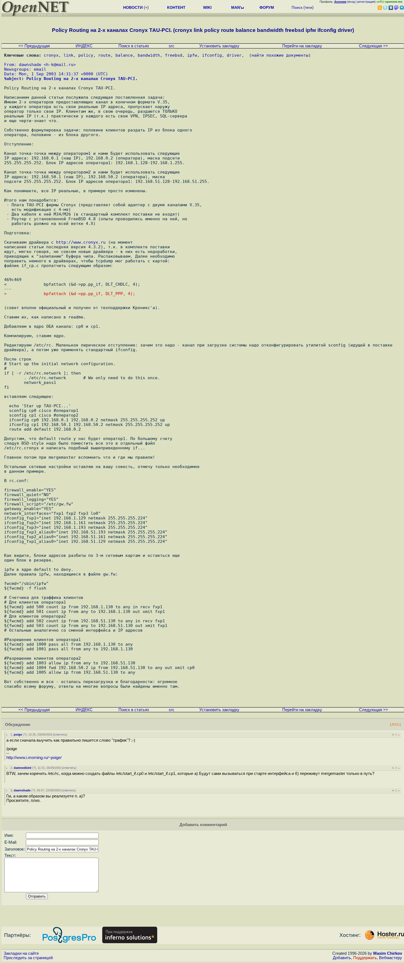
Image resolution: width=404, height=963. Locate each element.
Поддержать (365, 958)
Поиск (297, 7)
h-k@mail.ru (59, 64)
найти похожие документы (279, 55)
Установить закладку (219, 46)
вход (351, 1)
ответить (60, 734)
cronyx (51, 55)
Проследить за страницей (28, 958)
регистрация (366, 1)
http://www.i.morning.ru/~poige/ (34, 757)
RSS (395, 724)
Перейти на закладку (302, 46)
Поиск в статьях (133, 46)
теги (308, 7)
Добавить (342, 958)
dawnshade (22, 790)
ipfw (192, 55)
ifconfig (212, 55)
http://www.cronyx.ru (81, 242)
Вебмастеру (390, 958)
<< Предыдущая (34, 46)
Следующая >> (373, 46)
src (172, 46)
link (68, 55)
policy (85, 55)
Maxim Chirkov (387, 953)
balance (124, 55)
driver (234, 55)
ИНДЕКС (84, 46)
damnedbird (22, 767)
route (104, 55)
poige (18, 734)
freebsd (173, 55)
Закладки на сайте (21, 953)
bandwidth (149, 55)
